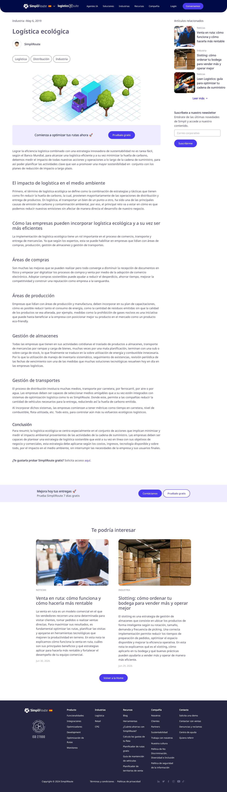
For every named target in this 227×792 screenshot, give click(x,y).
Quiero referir (186, 737)
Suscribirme (186, 143)
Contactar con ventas (190, 721)
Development (74, 732)
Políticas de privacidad (129, 781)
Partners (155, 726)
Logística (99, 715)
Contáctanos (150, 493)
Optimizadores (74, 726)
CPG (97, 726)
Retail (98, 721)
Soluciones (108, 6)
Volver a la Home (113, 678)
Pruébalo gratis (122, 135)
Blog (125, 715)
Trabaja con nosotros (162, 737)
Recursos (139, 6)
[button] (108, 6)
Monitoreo (72, 747)
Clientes (155, 721)
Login (173, 6)
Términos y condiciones (102, 781)
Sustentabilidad (159, 732)
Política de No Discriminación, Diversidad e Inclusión (162, 753)
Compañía (154, 6)
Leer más (198, 98)
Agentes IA (92, 6)
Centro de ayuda (187, 732)
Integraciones (74, 721)
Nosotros (155, 715)
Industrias (124, 6)
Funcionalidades (75, 715)
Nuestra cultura (159, 743)
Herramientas (130, 721)
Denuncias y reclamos (190, 726)
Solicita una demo (188, 715)
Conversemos (193, 6)
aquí (87, 460)
